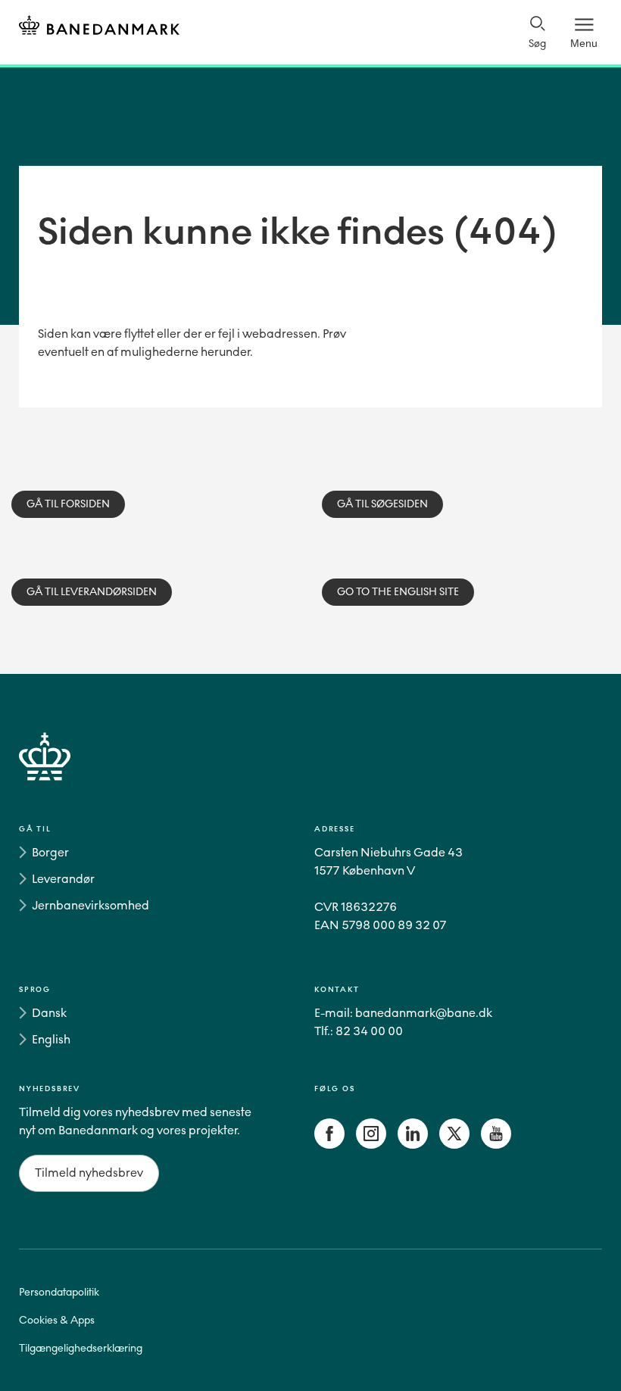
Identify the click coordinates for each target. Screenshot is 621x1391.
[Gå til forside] (310, 774)
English (51, 1039)
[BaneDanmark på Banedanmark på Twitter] (454, 1144)
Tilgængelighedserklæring (80, 1348)
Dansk (49, 1013)
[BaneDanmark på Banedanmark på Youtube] (496, 1144)
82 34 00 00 (369, 1031)
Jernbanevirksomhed (90, 905)
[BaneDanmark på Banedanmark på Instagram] (371, 1144)
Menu (584, 43)
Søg (537, 43)
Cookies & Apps (57, 1320)
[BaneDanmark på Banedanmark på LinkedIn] (413, 1144)
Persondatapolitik (59, 1292)
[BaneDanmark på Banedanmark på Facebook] (329, 1144)
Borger (50, 852)
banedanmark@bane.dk (423, 1013)
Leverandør (63, 879)
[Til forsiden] (99, 27)
